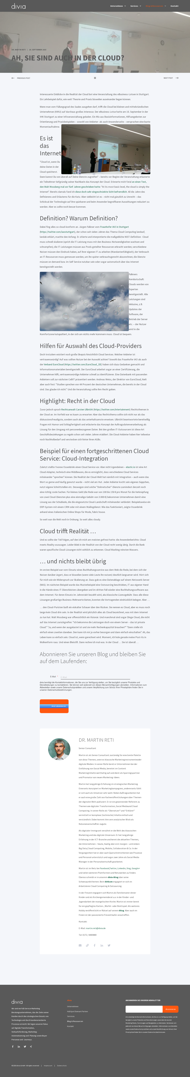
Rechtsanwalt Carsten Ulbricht (77, 409)
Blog (121, 910)
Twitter (112, 868)
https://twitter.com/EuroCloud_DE (83, 364)
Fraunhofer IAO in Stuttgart (114, 226)
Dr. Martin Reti (19, 50)
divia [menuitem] (69, 1000)
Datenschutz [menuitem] (62, 1065)
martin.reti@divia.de (96, 928)
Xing (129, 868)
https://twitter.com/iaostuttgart (57, 231)
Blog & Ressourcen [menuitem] (154, 6)
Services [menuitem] (134, 6)
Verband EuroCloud (54, 364)
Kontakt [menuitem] (174, 6)
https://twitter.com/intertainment (112, 409)
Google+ (135, 868)
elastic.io (130, 467)
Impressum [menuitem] (48, 1065)
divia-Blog (113, 877)
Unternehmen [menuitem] (116, 6)
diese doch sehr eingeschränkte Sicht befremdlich (101, 191)
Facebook (104, 868)
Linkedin (121, 868)
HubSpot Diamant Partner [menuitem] (77, 1011)
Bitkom (109, 881)
